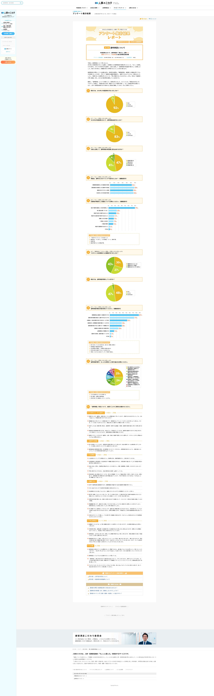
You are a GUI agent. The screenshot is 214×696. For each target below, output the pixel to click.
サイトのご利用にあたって (96, 669)
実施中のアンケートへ (123, 41)
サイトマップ (129, 669)
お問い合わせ (8, 62)
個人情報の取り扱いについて (80, 669)
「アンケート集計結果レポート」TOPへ (114, 615)
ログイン (8, 51)
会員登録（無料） (8, 33)
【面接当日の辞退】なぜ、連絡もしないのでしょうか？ (104, 590)
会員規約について (109, 669)
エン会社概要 (120, 669)
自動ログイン (9, 48)
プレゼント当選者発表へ (136, 41)
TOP (75, 649)
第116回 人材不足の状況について (98, 576)
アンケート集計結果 (82, 649)
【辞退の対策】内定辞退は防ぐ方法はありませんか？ (103, 587)
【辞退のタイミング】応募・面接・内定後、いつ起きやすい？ (105, 593)
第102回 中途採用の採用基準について (99, 579)
